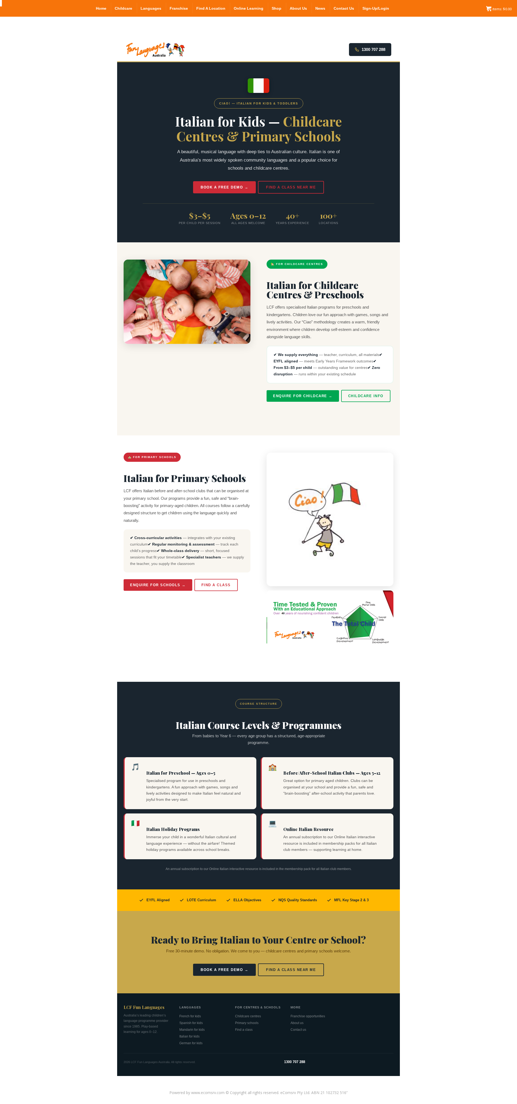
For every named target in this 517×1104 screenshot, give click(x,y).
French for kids (190, 1016)
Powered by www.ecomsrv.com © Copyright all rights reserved (223, 1092)
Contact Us (344, 8)
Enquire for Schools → (158, 585)
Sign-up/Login (375, 8)
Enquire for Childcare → (303, 396)
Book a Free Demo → (224, 187)
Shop (276, 8)
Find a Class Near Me (291, 187)
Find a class (244, 1030)
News (320, 8)
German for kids (190, 1043)
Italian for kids (189, 1036)
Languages (151, 8)
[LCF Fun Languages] (1, 3)
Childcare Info (365, 396)
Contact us (298, 1030)
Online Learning (248, 8)
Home (101, 8)
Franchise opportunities (308, 1016)
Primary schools (246, 1023)
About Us (298, 8)
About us (297, 1023)
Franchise (179, 8)
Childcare (123, 8)
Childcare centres (248, 1016)
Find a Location (210, 8)
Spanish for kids (191, 1023)
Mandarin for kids (192, 1030)
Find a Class (216, 585)
